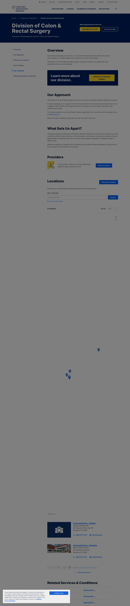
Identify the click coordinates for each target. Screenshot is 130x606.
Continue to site (58, 593)
